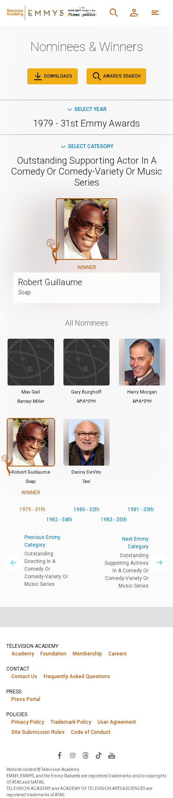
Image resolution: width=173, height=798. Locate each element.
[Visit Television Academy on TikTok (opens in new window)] (98, 755)
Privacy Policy (27, 722)
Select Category (90, 146)
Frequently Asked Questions (77, 676)
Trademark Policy (70, 722)
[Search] (114, 13)
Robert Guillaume (50, 282)
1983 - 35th (114, 520)
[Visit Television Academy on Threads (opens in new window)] (85, 755)
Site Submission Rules (38, 732)
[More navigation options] (155, 13)
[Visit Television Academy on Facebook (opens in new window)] (59, 755)
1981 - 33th (141, 509)
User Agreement (116, 722)
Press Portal (25, 699)
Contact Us (24, 676)
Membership (87, 654)
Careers (117, 654)
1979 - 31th (32, 509)
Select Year (90, 109)
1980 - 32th (86, 509)
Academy (22, 654)
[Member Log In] (134, 13)
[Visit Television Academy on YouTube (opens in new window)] (111, 755)
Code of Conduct (90, 732)
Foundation (53, 654)
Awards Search (121, 76)
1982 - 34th (59, 520)
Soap (24, 292)
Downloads (57, 76)
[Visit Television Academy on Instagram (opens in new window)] (72, 755)
